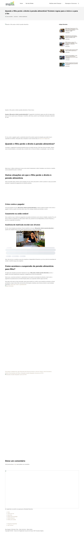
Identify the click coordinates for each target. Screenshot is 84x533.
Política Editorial (11, 518)
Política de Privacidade (12, 516)
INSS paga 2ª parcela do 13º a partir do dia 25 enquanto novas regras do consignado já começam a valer (71, 29)
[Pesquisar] (78, 3)
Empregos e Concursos (71, 3)
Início (8, 512)
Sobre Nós (9, 515)
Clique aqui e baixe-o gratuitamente (18, 284)
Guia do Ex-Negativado (44, 138)
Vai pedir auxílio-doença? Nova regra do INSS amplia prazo (71, 50)
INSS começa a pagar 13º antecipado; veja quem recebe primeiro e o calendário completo (71, 43)
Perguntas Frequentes (12, 523)
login (15, 464)
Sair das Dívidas (29, 3)
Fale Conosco (10, 525)
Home (21, 3)
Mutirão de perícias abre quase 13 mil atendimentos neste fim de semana (71, 63)
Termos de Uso (10, 513)
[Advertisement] (30, 127)
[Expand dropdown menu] (62, 3)
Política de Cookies (11, 519)
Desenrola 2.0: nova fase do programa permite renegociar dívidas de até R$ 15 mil (71, 36)
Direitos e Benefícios (41, 3)
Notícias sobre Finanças (55, 3)
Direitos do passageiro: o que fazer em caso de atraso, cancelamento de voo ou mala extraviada (71, 57)
